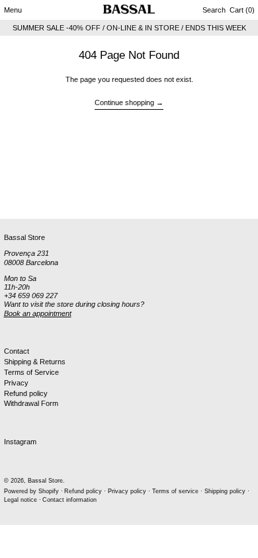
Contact (16, 351)
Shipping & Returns (34, 362)
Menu (13, 10)
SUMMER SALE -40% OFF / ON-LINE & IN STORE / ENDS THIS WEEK (129, 28)
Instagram (20, 442)
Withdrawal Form (31, 403)
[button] (214, 10)
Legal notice (20, 500)
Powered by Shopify (31, 491)
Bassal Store (45, 480)
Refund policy (26, 393)
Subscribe (20, 197)
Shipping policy (224, 491)
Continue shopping (124, 102)
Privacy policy (127, 491)
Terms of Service (31, 372)
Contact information (69, 500)
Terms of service (175, 491)
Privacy (16, 383)
